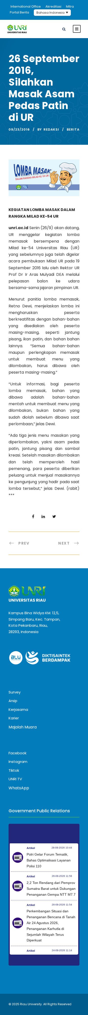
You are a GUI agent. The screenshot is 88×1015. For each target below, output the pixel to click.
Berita (73, 129)
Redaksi (51, 129)
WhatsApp (19, 788)
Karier (14, 718)
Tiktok (14, 770)
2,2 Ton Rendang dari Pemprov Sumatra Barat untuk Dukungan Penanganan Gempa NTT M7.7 (51, 888)
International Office (26, 6)
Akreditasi (53, 6)
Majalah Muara (23, 727)
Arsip (13, 700)
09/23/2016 (19, 129)
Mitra (70, 6)
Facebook (17, 753)
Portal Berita (19, 12)
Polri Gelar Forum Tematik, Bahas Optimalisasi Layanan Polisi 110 (49, 860)
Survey (15, 692)
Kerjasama (18, 709)
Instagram (18, 761)
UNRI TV (15, 778)
